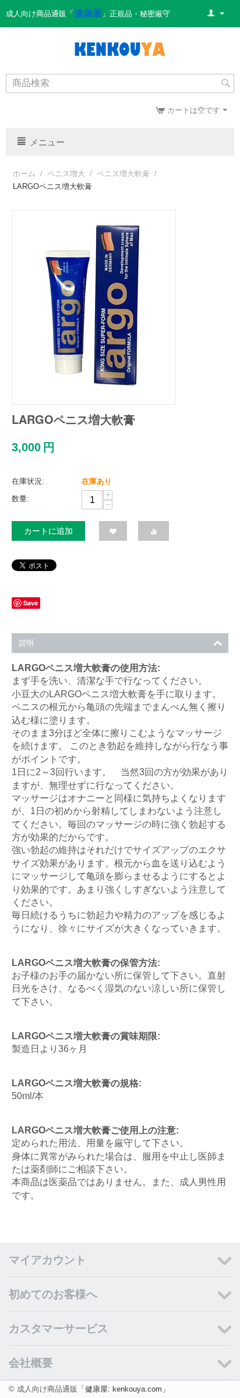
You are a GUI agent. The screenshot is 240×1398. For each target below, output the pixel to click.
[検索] (225, 84)
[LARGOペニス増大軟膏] (93, 307)
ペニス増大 (66, 173)
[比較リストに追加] (153, 531)
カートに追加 (48, 531)
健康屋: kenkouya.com (123, 1389)
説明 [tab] (26, 643)
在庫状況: (28, 481)
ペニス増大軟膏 (123, 173)
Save (30, 602)
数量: (20, 498)
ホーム (24, 173)
